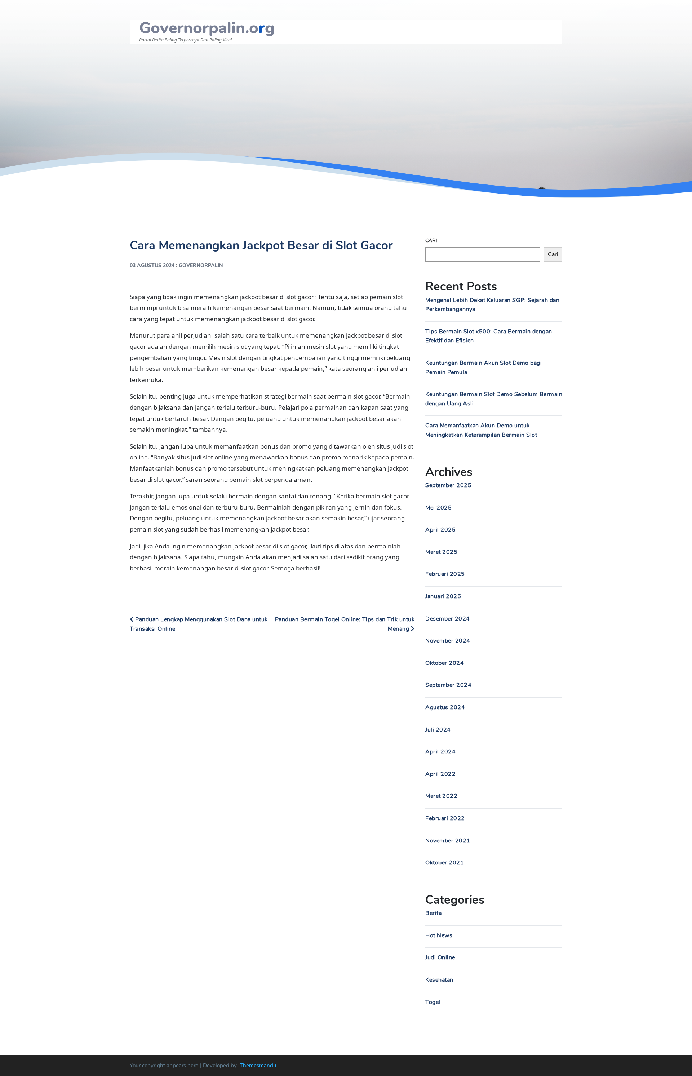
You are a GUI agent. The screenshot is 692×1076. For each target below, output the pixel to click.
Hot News (438, 935)
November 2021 (447, 841)
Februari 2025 (445, 574)
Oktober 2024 (444, 663)
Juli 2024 (438, 730)
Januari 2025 (443, 596)
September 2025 (448, 485)
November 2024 (447, 641)
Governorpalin (201, 265)
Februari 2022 (445, 818)
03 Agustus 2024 (152, 265)
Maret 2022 (441, 796)
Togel (432, 1002)
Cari (431, 240)
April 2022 (440, 774)
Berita (433, 913)
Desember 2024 (447, 619)
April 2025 (440, 530)
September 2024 (448, 685)
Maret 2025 (441, 552)
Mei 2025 (438, 508)
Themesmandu (258, 1065)
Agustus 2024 (445, 707)
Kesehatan (439, 980)
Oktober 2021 (444, 863)
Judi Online (440, 957)
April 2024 (440, 752)
